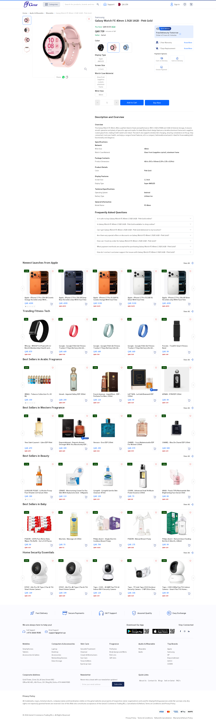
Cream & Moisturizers (88, 655)
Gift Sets (113, 658)
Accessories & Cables (31, 655)
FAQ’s (178, 680)
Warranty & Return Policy (183, 718)
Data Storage (57, 661)
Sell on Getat (169, 680)
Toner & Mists (85, 661)
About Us (142, 680)
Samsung (99, 17)
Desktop (55, 652)
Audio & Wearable (37, 13)
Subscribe (118, 684)
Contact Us (152, 680)
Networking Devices (59, 658)
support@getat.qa (57, 632)
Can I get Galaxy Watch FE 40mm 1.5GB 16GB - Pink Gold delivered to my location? (129, 230)
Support (111, 4)
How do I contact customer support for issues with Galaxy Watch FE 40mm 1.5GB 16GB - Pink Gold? (136, 252)
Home (25, 13)
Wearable (49, 13)
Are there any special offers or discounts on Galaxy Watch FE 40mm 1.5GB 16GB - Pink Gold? (133, 235)
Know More (188, 42)
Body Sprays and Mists (118, 652)
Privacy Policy (131, 718)
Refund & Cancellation (163, 718)
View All (187, 263)
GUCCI (169, 661)
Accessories (56, 655)
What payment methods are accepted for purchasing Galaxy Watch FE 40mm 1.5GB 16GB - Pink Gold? (136, 246)
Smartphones (28, 649)
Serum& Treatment (87, 649)
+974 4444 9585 (33, 632)
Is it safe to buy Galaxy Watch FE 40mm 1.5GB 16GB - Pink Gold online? (124, 218)
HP (168, 655)
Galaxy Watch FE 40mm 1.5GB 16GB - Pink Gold (74, 13)
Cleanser (83, 652)
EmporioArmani (173, 658)
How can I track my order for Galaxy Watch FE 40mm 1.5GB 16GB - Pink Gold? (126, 241)
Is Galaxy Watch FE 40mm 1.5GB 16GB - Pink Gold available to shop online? (126, 224)
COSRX (170, 664)
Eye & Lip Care (85, 664)
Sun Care (83, 658)
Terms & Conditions (145, 718)
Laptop (54, 649)
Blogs (160, 680)
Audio (140, 652)
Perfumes (113, 649)
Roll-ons (113, 655)
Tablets (25, 652)
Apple (169, 649)
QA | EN (125, 4)
